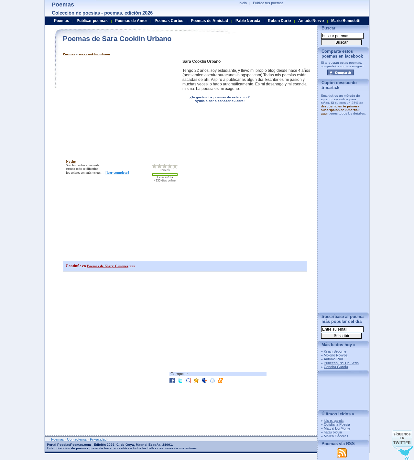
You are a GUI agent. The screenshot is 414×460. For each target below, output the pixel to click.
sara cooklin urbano (94, 54)
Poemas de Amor (131, 20)
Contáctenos (77, 439)
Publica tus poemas (268, 3)
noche (71, 161)
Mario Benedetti (345, 20)
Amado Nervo (311, 20)
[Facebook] (340, 72)
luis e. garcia (333, 420)
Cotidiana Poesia (337, 424)
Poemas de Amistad (209, 20)
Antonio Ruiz (333, 359)
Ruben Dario (279, 20)
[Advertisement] (117, 104)
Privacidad (98, 439)
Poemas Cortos (169, 20)
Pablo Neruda (247, 20)
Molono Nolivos (336, 355)
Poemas (69, 54)
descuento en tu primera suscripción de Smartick (340, 108)
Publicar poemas (92, 20)
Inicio (243, 3)
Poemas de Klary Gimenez (107, 266)
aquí (324, 113)
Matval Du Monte (337, 428)
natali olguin (333, 432)
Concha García (336, 367)
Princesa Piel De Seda (341, 363)
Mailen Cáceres (336, 436)
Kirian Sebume (335, 351)
